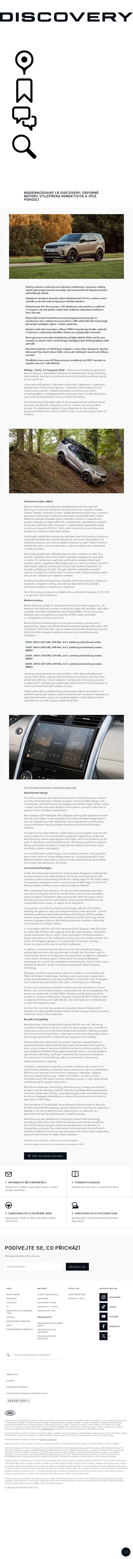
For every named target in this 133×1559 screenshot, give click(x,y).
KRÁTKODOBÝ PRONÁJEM (18, 1321)
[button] (66, 1)
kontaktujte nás (47, 1428)
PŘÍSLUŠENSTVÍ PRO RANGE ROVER (50, 1324)
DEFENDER (11, 1298)
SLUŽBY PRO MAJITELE (47, 1294)
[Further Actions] (126, 1552)
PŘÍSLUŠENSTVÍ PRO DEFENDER (46, 1330)
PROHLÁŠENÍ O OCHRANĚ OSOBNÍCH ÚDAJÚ (27, 1393)
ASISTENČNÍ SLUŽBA (46, 1302)
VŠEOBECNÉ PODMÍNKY (17, 1387)
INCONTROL (42, 1298)
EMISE (9, 1325)
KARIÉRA (10, 1380)
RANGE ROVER (13, 1294)
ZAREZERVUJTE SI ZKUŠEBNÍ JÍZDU (19, 1311)
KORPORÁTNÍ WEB (76, 1294)
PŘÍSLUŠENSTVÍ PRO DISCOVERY (46, 1337)
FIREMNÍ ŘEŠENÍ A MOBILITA (19, 1329)
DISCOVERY (11, 1302)
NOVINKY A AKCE (76, 1298)
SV (7, 1306)
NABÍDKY (10, 1317)
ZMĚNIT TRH (12, 1374)
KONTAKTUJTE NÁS (46, 1310)
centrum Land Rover (48, 1439)
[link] (66, 36)
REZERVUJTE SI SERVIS (47, 1306)
